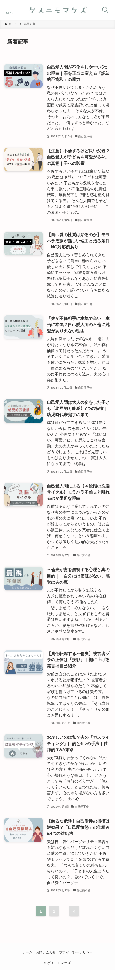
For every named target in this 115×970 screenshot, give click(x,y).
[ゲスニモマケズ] (57, 10)
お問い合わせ (46, 952)
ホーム (27, 952)
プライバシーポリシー (76, 952)
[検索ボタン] (105, 10)
